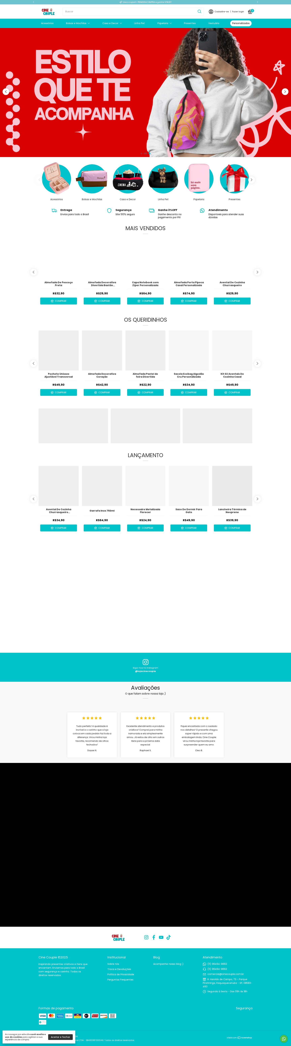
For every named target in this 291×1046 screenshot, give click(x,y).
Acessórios (47, 23)
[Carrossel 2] (145, 425)
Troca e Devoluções (119, 969)
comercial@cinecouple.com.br (225, 974)
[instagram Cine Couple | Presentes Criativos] (146, 938)
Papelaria (162, 23)
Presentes (190, 23)
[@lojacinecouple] (145, 662)
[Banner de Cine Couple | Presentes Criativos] (172, 623)
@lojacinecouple (145, 671)
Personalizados (241, 23)
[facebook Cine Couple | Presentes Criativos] (153, 938)
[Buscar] (199, 11)
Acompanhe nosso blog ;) (168, 964)
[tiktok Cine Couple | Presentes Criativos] (168, 938)
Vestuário (213, 23)
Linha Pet (139, 23)
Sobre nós (113, 964)
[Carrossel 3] (145, 92)
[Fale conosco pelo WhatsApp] (284, 1039)
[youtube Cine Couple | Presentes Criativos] (161, 938)
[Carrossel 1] (73, 425)
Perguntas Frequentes (120, 979)
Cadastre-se (222, 11)
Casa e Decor (110, 23)
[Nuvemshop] (239, 1038)
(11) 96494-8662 (217, 964)
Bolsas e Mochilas (76, 23)
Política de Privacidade (120, 974)
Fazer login (238, 11)
